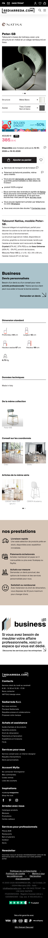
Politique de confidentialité (23, 871)
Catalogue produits (10, 810)
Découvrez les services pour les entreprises (22, 650)
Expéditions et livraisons (12, 739)
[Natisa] (24, 24)
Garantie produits (9, 730)
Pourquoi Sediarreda (10, 709)
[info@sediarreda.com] (8, 3)
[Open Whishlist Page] (40, 3)
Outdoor (5, 840)
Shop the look (7, 795)
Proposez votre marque (11, 715)
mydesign (10, 792)
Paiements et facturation (12, 736)
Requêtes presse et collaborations (16, 712)
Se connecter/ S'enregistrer (13, 771)
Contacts (7, 681)
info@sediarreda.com (12, 888)
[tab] (23, 93)
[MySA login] (35, 3)
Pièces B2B (6, 831)
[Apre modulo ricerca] (40, 10)
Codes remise (7, 777)
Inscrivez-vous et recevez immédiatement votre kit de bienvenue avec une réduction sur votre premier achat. (24, 856)
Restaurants (7, 834)
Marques (5, 813)
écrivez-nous (35, 197)
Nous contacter (8, 691)
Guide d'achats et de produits (14, 727)
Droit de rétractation (10, 733)
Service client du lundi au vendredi (16, 685)
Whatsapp (15, 203)
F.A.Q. (4, 742)
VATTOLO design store (11, 694)
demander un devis (23, 179)
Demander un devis (30, 296)
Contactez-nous (38, 208)
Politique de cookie (15, 874)
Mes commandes (9, 774)
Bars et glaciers (8, 837)
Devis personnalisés (10, 760)
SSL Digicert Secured (24, 927)
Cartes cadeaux (8, 819)
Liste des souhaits (9, 780)
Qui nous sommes (9, 706)
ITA (3, 3)
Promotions (6, 816)
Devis (4, 843)
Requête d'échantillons (11, 756)
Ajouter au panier (22, 160)
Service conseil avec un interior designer (19, 754)
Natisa (42, 191)
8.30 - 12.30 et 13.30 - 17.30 (13, 688)
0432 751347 (18, 3)
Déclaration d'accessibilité (28, 877)
